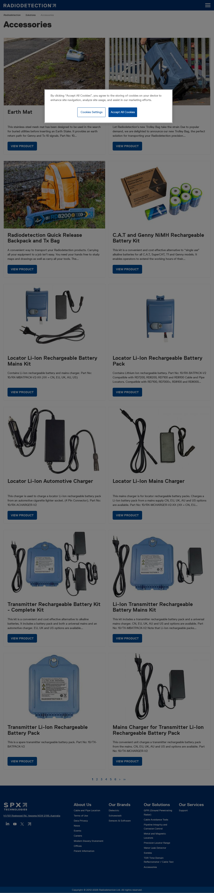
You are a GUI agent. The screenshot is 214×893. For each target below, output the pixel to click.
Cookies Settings (91, 112)
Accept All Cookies (123, 112)
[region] (108, 106)
